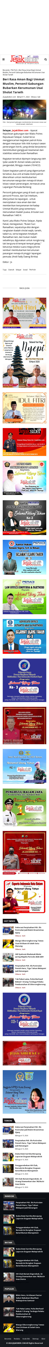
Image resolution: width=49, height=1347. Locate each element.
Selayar (18, 270)
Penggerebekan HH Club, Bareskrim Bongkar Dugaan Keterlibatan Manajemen (27, 1168)
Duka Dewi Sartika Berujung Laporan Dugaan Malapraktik (28, 1155)
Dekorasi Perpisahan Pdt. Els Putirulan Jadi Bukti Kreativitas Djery (29, 930)
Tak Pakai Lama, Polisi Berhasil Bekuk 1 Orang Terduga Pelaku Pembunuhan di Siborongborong (30, 982)
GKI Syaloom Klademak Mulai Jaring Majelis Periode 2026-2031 (29, 955)
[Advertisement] (24, 27)
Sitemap (35, 1339)
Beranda (6, 70)
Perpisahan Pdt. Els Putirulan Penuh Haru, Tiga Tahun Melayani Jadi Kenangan (30, 968)
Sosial (25, 270)
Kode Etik (26, 1339)
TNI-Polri (14, 70)
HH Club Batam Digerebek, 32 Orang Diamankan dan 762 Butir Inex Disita (29, 1181)
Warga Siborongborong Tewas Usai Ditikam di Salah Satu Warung (29, 943)
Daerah (11, 270)
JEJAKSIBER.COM (19, 1343)
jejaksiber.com (10, 97)
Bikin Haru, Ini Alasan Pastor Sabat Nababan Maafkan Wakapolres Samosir (29, 1298)
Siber (43, 1339)
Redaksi (17, 1339)
